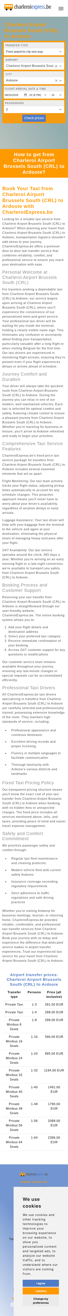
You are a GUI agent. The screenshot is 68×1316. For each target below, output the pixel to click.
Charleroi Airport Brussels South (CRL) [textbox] (31, 65)
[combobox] (34, 66)
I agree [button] (40, 1283)
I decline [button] (41, 1291)
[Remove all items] (56, 66)
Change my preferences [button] (41, 1300)
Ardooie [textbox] (12, 80)
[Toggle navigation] (61, 8)
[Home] (27, 7)
